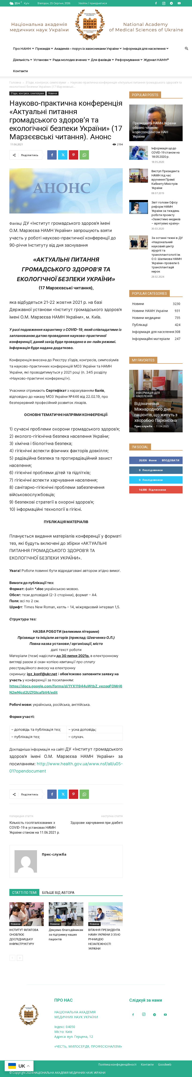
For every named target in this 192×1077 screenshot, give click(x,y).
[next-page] (20, 958)
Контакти (20, 71)
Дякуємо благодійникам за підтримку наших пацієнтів (66, 934)
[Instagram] (163, 3)
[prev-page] (12, 958)
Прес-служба (54, 854)
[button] (186, 48)
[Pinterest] (73, 155)
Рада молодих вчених (70, 60)
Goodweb (164, 1065)
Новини (52, 93)
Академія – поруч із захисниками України (86, 48)
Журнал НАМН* (156, 60)
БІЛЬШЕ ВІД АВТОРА (58, 893)
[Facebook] (155, 3)
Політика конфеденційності (117, 1065)
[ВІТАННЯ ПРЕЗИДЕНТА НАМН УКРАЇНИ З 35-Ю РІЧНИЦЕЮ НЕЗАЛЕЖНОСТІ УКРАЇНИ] (105, 914)
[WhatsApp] (84, 155)
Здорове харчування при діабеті (96, 823)
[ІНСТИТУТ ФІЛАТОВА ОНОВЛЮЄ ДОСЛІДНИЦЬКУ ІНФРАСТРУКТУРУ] (26, 914)
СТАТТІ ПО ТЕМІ (24, 893)
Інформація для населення (144, 48)
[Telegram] (171, 3)
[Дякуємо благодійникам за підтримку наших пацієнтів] (66, 914)
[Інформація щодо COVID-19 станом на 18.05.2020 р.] (138, 153)
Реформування (127, 60)
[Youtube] (179, 3)
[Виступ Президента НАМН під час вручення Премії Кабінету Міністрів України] (138, 176)
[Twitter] (62, 155)
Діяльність (21, 60)
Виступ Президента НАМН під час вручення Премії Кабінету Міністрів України (165, 179)
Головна (15, 82)
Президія (42, 48)
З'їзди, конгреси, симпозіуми (46, 82)
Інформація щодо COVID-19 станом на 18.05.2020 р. (165, 152)
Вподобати (170, 460)
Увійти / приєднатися (92, 3)
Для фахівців (101, 60)
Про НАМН (22, 48)
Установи (40, 60)
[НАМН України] (96, 25)
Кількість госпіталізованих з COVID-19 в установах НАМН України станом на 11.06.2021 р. (34, 828)
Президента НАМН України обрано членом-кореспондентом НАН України (154, 130)
